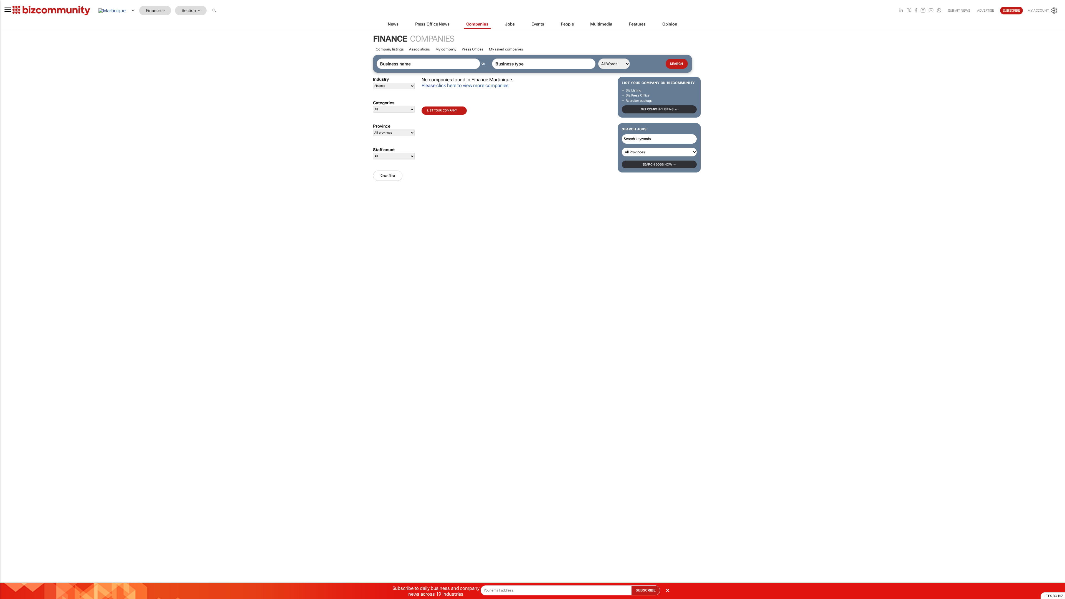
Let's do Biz (1053, 596)
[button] (215, 10)
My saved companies (506, 49)
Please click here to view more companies (465, 85)
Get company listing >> (659, 109)
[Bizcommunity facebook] (916, 10)
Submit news (959, 10)
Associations (419, 49)
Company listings (390, 49)
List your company (442, 110)
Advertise (985, 10)
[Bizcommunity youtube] (931, 10)
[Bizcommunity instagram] (923, 10)
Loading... (10, 259)
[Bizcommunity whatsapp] (939, 10)
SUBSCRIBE (646, 590)
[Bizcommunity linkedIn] (901, 10)
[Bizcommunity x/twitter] (909, 10)
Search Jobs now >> (659, 164)
